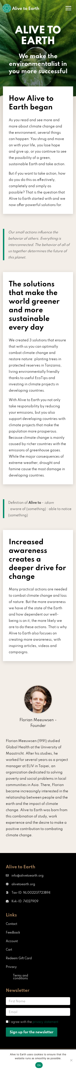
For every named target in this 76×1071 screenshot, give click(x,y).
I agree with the (33, 1022)
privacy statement (45, 1022)
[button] (28, 892)
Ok (39, 1065)
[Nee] (71, 1060)
